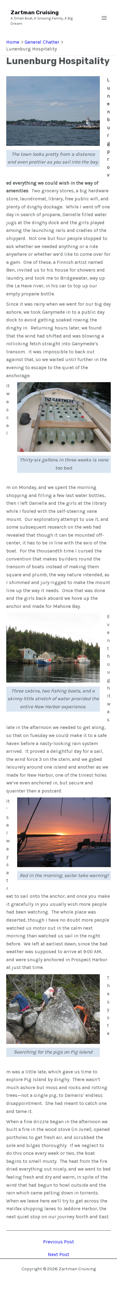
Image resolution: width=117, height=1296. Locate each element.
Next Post (58, 1254)
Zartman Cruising (35, 12)
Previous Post (58, 1242)
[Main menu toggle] (104, 17)
